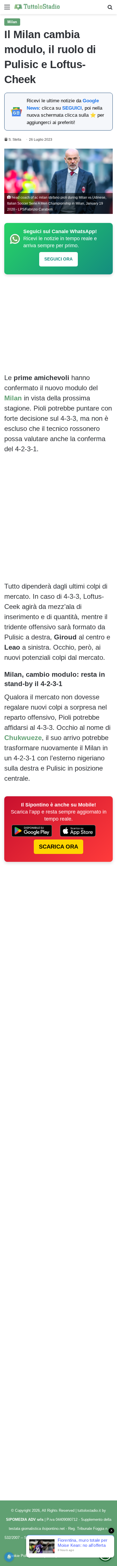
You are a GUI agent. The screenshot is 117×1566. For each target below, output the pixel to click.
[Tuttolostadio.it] (37, 7)
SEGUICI (72, 108)
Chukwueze (23, 737)
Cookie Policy (19, 1556)
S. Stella (15, 140)
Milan (12, 22)
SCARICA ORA (58, 846)
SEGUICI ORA (58, 259)
